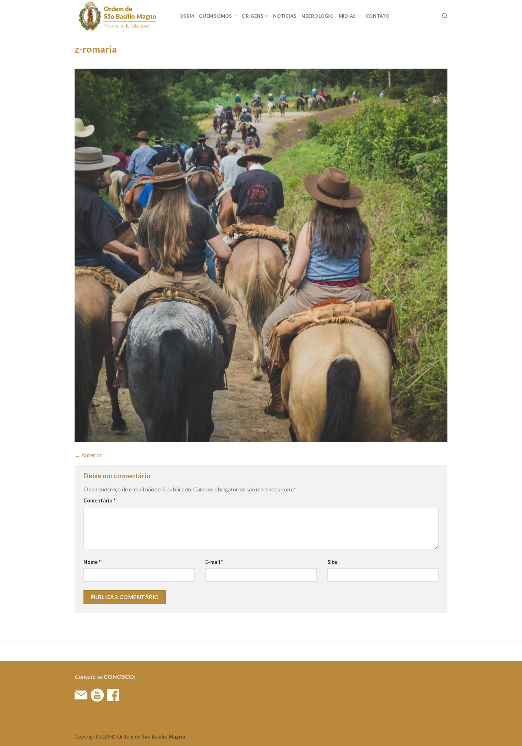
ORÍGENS (252, 16)
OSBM (186, 16)
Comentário (99, 500)
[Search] (444, 16)
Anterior (88, 455)
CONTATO (378, 16)
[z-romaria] (261, 254)
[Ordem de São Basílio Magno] (122, 16)
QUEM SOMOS (215, 16)
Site (332, 562)
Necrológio (317, 16)
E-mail (214, 562)
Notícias (285, 16)
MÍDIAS (347, 16)
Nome (91, 562)
